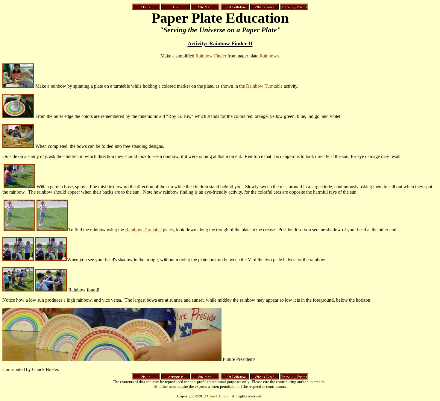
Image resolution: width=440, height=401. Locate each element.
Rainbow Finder (210, 55)
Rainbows (269, 55)
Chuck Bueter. (218, 396)
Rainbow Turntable (264, 86)
